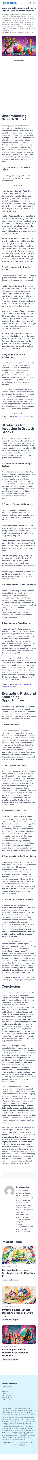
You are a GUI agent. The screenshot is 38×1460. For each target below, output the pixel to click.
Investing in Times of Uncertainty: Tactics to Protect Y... (15, 1352)
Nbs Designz (6, 1396)
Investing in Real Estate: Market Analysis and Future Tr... (17, 1312)
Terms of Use (7, 1400)
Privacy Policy (7, 1398)
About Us (5, 1391)
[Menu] (34, 3)
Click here (20, 977)
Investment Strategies (10, 1280)
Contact (5, 1394)
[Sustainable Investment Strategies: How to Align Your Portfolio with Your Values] (19, 1264)
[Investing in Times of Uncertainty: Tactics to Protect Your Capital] (19, 1343)
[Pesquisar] (29, 3)
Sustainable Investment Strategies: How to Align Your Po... (18, 1273)
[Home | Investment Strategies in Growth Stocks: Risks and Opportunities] (10, 3)
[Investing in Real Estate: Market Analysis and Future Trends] (19, 1303)
